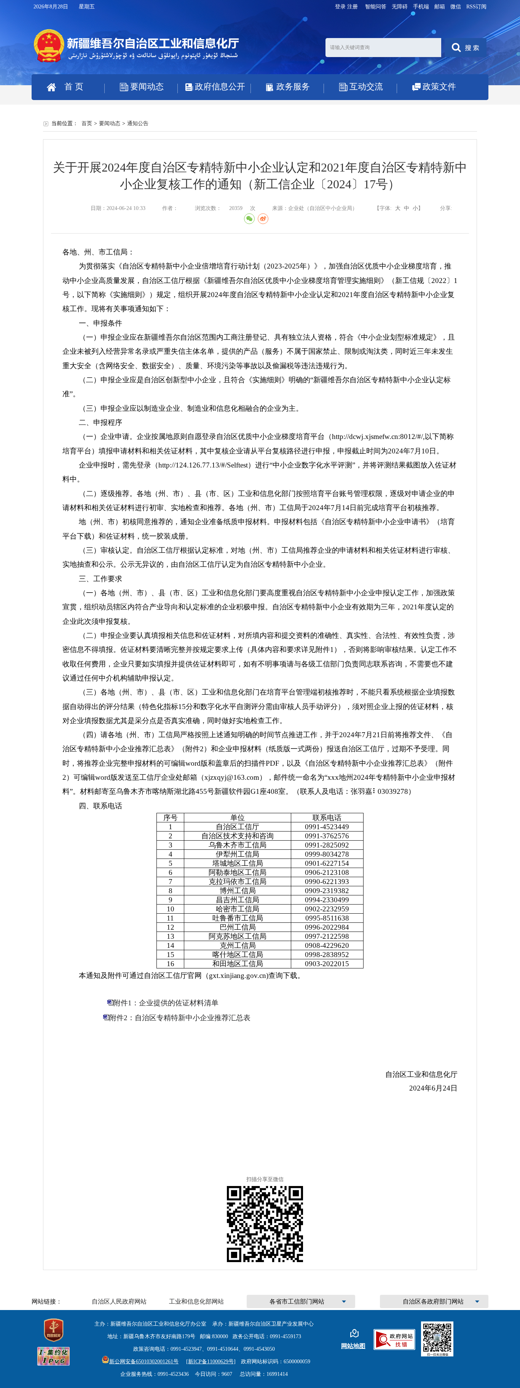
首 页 (73, 86)
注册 (352, 7)
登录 (340, 7)
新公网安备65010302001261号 (144, 1361)
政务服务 (293, 86)
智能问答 (375, 7)
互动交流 (366, 86)
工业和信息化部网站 (196, 1301)
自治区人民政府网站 (119, 1301)
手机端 (421, 7)
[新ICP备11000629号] (211, 1361)
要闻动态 (147, 86)
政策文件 (439, 86)
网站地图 (353, 1346)
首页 (86, 123)
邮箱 (439, 7)
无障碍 (400, 7)
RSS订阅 (476, 7)
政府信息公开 (220, 86)
